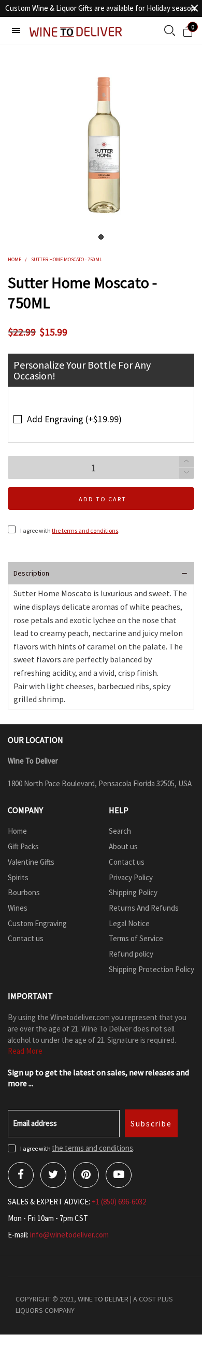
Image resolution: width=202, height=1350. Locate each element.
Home (17, 831)
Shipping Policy (133, 892)
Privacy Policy (131, 877)
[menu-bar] (16, 30)
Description (31, 573)
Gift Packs (23, 846)
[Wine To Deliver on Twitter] (53, 1175)
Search (120, 831)
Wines (17, 908)
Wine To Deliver (103, 1299)
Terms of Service (136, 938)
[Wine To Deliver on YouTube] (119, 1175)
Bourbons (24, 892)
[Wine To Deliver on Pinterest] (86, 1175)
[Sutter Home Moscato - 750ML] (101, 145)
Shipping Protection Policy (151, 969)
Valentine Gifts (31, 862)
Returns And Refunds (144, 908)
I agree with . (70, 530)
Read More (25, 1051)
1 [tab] (101, 237)
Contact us (26, 938)
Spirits (18, 877)
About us (123, 846)
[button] (186, 473)
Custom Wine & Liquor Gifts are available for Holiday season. (101, 8)
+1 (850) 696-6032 (119, 1201)
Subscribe (151, 1124)
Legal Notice (129, 923)
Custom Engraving (37, 923)
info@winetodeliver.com (69, 1235)
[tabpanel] (101, 145)
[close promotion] (194, 8)
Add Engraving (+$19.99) (74, 419)
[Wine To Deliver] (76, 32)
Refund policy (131, 954)
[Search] (170, 31)
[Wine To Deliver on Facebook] (21, 1175)
